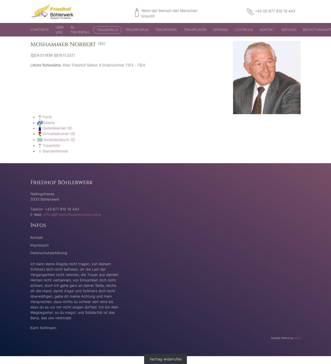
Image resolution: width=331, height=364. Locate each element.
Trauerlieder (195, 30)
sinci (298, 338)
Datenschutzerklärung (48, 253)
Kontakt (267, 30)
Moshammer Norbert (63, 44)
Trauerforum (136, 30)
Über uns (60, 29)
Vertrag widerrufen (166, 359)
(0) (58, 128)
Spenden (220, 30)
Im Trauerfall (80, 29)
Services (288, 30)
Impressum (39, 245)
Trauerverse (166, 30)
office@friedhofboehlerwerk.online (72, 214)
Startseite (39, 30)
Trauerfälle (107, 30)
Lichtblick (244, 30)
